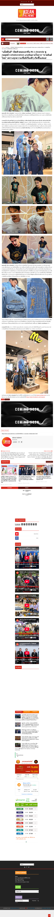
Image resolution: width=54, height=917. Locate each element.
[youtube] (32, 2)
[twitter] (29, 867)
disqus (26, 487)
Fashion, (15, 61)
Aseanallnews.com (14, 908)
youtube (15, 442)
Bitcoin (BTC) (26, 783)
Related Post (5, 462)
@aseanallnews (19, 755)
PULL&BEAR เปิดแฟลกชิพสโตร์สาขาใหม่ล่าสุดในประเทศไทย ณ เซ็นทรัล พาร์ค (43, 478)
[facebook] (29, 2)
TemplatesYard (31, 908)
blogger (10, 487)
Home (3, 47)
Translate (20, 902)
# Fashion (7, 399)
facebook (44, 487)
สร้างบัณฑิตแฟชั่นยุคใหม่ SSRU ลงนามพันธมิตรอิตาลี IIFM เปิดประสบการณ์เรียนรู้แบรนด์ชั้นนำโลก (27, 479)
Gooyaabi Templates (46, 908)
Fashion (7, 47)
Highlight (27, 711)
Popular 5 (19, 711)
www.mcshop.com (41, 395)
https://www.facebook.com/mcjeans (35, 397)
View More (50, 461)
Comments (35, 711)
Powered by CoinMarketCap (27, 794)
